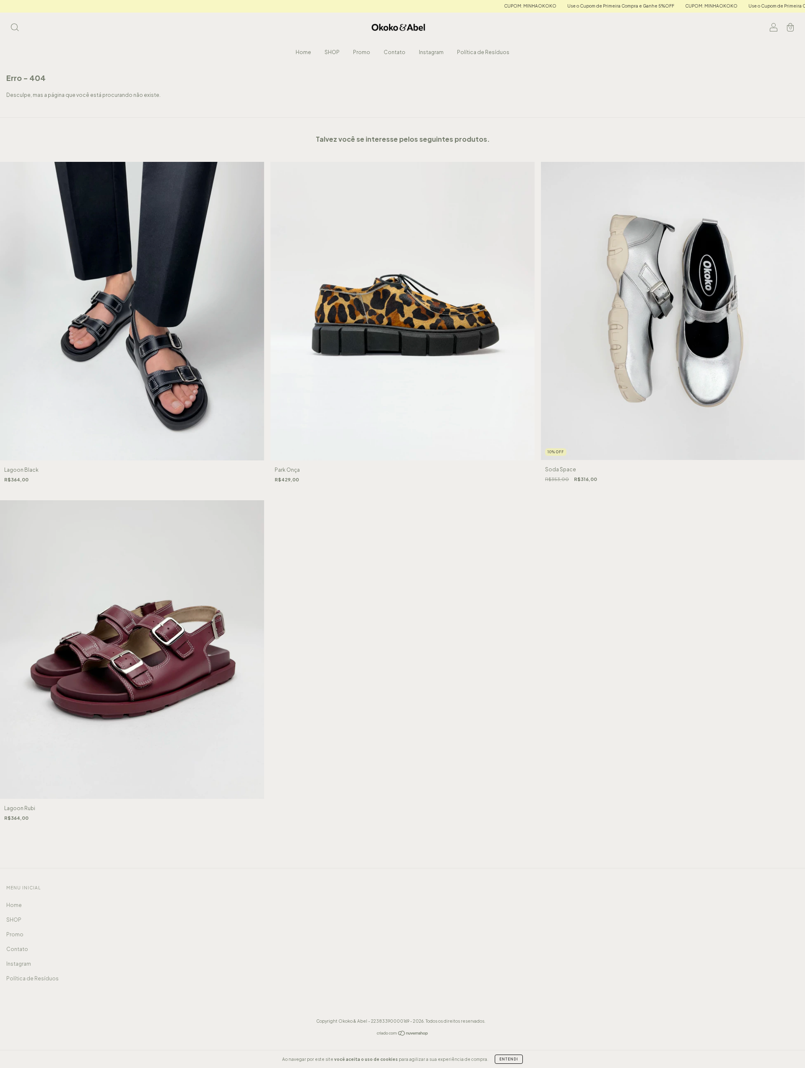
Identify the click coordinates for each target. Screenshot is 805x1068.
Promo (361, 52)
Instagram (431, 52)
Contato (394, 52)
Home (303, 52)
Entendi (508, 1059)
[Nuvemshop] (403, 1034)
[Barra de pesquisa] (14, 28)
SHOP (332, 52)
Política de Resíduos (483, 52)
